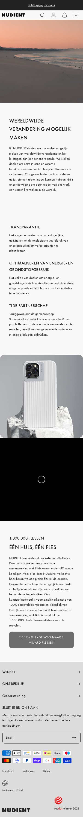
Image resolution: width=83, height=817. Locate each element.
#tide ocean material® (49, 319)
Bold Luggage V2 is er (41, 5)
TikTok (46, 771)
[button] (42, 15)
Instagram (29, 771)
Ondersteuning (13, 696)
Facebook (8, 771)
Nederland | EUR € (12, 790)
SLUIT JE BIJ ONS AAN (20, 707)
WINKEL (8, 672)
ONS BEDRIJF (13, 684)
